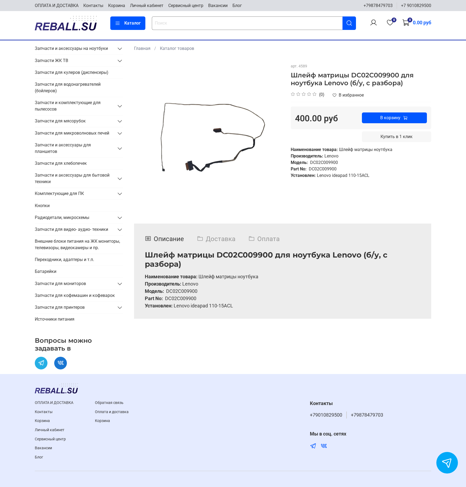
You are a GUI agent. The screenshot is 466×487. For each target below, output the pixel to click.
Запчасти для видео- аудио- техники (71, 229)
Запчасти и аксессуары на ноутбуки (71, 48)
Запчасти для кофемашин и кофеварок (75, 295)
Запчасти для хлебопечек (61, 163)
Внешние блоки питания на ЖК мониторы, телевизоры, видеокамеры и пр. (77, 244)
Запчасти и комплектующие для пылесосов (68, 106)
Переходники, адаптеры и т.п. (64, 259)
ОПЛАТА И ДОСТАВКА (56, 5)
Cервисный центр (185, 5)
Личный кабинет (146, 5)
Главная (142, 48)
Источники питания (54, 319)
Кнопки (42, 205)
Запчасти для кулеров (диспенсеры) (71, 72)
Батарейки (45, 271)
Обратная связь (109, 402)
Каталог (132, 23)
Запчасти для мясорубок (60, 121)
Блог (237, 5)
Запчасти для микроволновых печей (72, 133)
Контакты (93, 5)
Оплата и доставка (112, 412)
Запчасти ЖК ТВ (51, 60)
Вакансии (218, 5)
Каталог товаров (177, 48)
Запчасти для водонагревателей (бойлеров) (68, 87)
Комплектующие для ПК (59, 193)
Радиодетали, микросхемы (62, 217)
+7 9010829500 (416, 5)
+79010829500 (326, 415)
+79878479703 (378, 5)
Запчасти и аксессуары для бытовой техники (72, 178)
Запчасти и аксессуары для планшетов (63, 148)
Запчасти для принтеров (60, 307)
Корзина (116, 5)
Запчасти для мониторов (60, 283)
